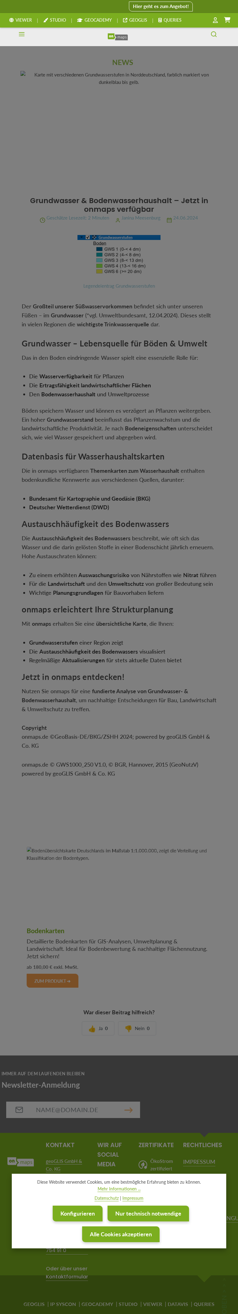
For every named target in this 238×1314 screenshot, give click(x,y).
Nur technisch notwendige (148, 1213)
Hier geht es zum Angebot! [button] (161, 6)
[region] (119, 890)
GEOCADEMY (98, 20)
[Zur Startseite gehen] (118, 36)
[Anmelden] (215, 20)
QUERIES (173, 20)
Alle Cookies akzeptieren (121, 1234)
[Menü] (21, 37)
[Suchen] (214, 37)
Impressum (132, 1198)
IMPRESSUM (199, 1161)
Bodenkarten (45, 930)
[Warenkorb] (227, 20)
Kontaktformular (67, 1276)
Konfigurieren (77, 1213)
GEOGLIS (138, 20)
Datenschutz (107, 1198)
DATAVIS (178, 1304)
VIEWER (23, 20)
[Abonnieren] (128, 1110)
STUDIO (58, 20)
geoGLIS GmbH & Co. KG (64, 1165)
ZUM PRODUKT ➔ (52, 981)
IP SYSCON (63, 1304)
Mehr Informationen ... (119, 1188)
